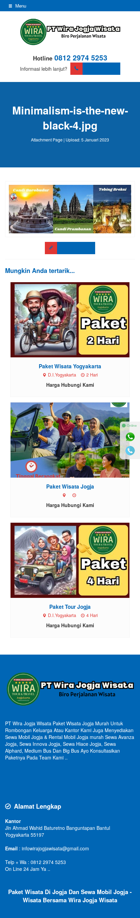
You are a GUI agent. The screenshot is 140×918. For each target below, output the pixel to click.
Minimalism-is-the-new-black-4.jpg (70, 117)
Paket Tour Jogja (70, 607)
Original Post (76, 248)
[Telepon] (130, 451)
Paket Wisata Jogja (70, 486)
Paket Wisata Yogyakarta (70, 366)
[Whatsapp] (130, 437)
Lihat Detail (76, 319)
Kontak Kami (101, 68)
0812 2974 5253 (80, 57)
